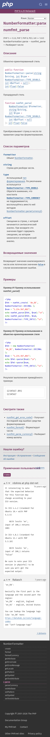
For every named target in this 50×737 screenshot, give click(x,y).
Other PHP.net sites (14, 733)
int (18, 76)
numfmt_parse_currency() (19, 434)
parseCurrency (11, 685)
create (8, 649)
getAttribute (10, 659)
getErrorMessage (12, 665)
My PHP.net (10, 727)
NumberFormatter (18, 106)
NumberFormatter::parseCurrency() (24, 211)
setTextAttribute (12, 698)
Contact (24, 727)
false (21, 86)
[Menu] (46, 4)
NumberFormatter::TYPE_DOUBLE (22, 79)
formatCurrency (12, 655)
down (9, 483)
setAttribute (10, 689)
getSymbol (9, 675)
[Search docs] (40, 4)
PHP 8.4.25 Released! (25, 11)
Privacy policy (35, 733)
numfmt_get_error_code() (19, 417)
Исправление (24, 455)
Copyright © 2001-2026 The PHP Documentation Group (20, 717)
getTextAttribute (12, 679)
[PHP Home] (7, 4)
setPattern (9, 692)
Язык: (24, 18)
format (8, 652)
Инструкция (9, 455)
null (25, 83)
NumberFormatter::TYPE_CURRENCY (23, 198)
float (13, 86)
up (5, 483)
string (37, 73)
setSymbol (9, 695)
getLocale (9, 669)
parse (7, 682)
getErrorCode (10, 662)
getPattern (9, 672)
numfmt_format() (15, 427)
